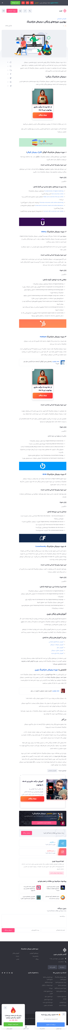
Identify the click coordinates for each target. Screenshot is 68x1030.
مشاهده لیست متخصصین (44, 823)
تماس (17, 959)
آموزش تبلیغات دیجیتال (57, 645)
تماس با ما (52, 967)
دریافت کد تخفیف (51, 1025)
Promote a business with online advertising (52, 203)
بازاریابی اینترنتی (61, 19)
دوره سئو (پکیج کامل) (60, 982)
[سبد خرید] (20, 11)
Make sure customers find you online (53, 197)
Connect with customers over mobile (54, 211)
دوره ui (51, 988)
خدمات (17, 956)
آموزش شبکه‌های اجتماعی (56, 642)
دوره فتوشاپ (63, 1002)
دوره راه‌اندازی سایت (48, 1002)
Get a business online (57, 194)
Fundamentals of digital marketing (53, 191)
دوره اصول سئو (49, 996)
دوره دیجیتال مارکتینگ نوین (46, 669)
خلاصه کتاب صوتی (48, 1005)
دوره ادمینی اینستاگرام (60, 988)
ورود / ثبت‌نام (12, 11)
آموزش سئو (60, 648)
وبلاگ (37, 959)
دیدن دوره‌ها (15, 3)
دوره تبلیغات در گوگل (47, 985)
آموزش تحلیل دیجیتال (57, 650)
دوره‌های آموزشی (34, 953)
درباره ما (62, 967)
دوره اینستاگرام (49, 982)
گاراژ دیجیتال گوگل (34, 152)
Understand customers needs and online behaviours (49, 205)
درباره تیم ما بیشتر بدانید (56, 873)
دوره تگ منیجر (62, 1005)
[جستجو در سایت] (25, 11)
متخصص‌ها (35, 956)
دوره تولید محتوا (62, 985)
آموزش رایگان (16, 953)
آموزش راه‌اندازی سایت (57, 653)
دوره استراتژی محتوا (61, 991)
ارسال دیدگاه (26, 833)
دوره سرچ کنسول (48, 999)
